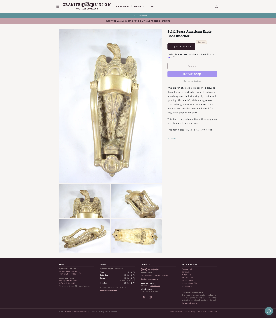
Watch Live (186, 274)
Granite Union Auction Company (77, 312)
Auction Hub (187, 269)
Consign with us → (189, 303)
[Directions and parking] (80, 272)
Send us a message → (149, 279)
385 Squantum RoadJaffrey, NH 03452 (68, 281)
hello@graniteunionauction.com (154, 275)
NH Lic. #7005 (155, 286)
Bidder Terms (187, 280)
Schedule (186, 272)
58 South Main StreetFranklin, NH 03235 (68, 272)
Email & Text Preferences (207, 312)
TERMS (151, 6)
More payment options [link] (192, 81)
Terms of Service (176, 312)
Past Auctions (187, 277)
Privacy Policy (190, 312)
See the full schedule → (109, 290)
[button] (59, 6)
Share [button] (173, 138)
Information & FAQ (189, 283)
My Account (187, 286)
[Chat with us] (269, 311)
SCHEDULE (139, 6)
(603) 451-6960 (150, 269)
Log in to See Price (181, 46)
